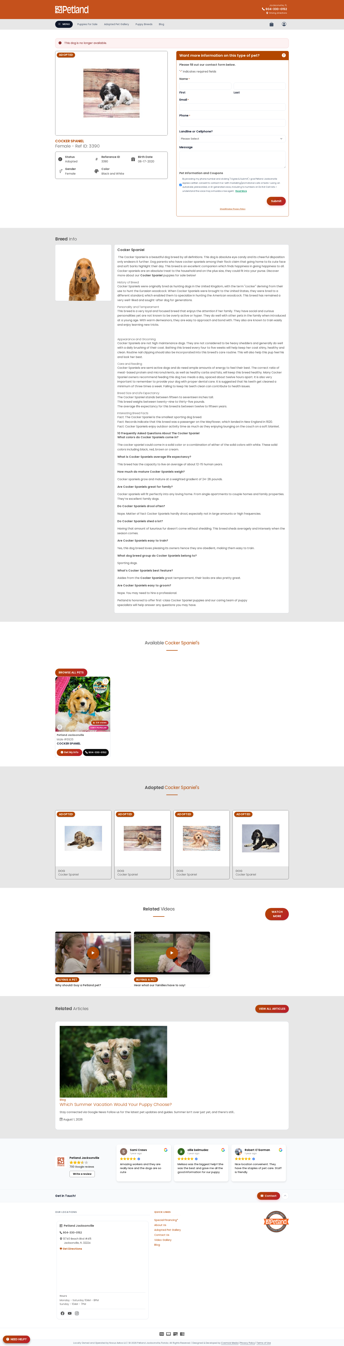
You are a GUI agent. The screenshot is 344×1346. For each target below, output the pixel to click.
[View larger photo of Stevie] (105, 681)
